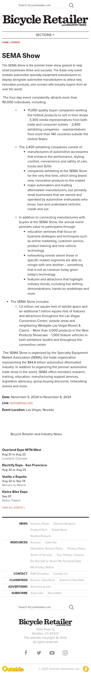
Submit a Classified (71, 580)
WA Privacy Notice (42, 567)
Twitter (38, 652)
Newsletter (55, 593)
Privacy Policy (76, 548)
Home (5, 42)
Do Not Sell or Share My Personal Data (55, 561)
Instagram (65, 652)
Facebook (25, 652)
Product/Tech (38, 530)
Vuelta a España (14, 477)
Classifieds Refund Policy (46, 548)
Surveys (35, 542)
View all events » (13, 507)
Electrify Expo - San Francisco (24, 465)
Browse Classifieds (42, 580)
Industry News (39, 523)
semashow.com (21, 403)
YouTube (52, 652)
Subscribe (36, 593)
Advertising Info (40, 586)
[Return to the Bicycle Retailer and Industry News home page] (45, 25)
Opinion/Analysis (65, 523)
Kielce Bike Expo (15, 492)
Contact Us (60, 574)
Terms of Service (41, 555)
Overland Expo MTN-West (21, 450)
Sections (45, 34)
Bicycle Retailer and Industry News (36, 434)
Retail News (59, 530)
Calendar (51, 542)
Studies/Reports (40, 536)
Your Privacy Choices (70, 555)
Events (15, 42)
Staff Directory (39, 574)
